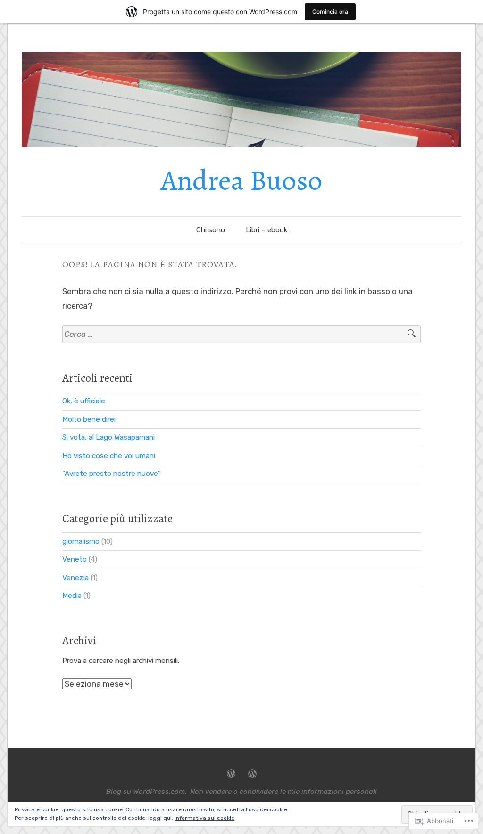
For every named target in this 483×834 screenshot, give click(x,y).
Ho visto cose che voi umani (108, 455)
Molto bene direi (89, 419)
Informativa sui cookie (204, 818)
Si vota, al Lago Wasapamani (108, 437)
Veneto (74, 559)
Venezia (75, 577)
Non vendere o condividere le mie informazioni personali (283, 791)
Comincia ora (330, 11)
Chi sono (210, 230)
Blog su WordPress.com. (146, 791)
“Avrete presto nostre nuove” (111, 473)
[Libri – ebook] (252, 773)
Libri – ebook (266, 230)
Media (72, 595)
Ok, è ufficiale (83, 401)
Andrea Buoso (241, 180)
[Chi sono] (231, 773)
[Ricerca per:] (241, 334)
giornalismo (81, 541)
